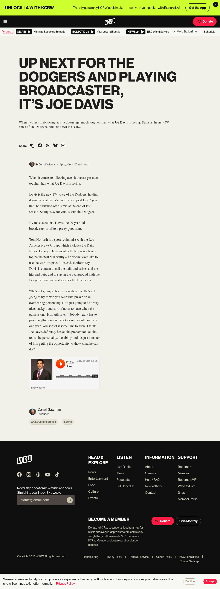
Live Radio (124, 467)
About (149, 467)
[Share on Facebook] (40, 145)
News (92, 472)
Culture (93, 491)
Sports (68, 421)
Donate (208, 21)
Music (121, 473)
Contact (150, 492)
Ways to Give (186, 486)
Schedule (209, 31)
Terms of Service (137, 556)
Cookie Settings (189, 561)
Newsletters (153, 486)
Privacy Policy (112, 556)
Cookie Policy (162, 556)
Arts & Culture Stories (43, 421)
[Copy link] (32, 145)
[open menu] (6, 21)
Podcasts (123, 479)
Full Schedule (126, 486)
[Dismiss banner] (215, 4)
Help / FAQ (152, 479)
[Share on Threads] (48, 145)
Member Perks (187, 499)
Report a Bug (90, 556)
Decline (190, 581)
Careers (150, 473)
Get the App (197, 8)
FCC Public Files (187, 556)
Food (91, 485)
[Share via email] (63, 146)
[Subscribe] (70, 500)
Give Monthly (188, 521)
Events (93, 498)
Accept (210, 581)
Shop (181, 492)
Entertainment (98, 478)
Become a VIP (187, 479)
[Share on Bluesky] (55, 145)
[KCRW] (24, 463)
